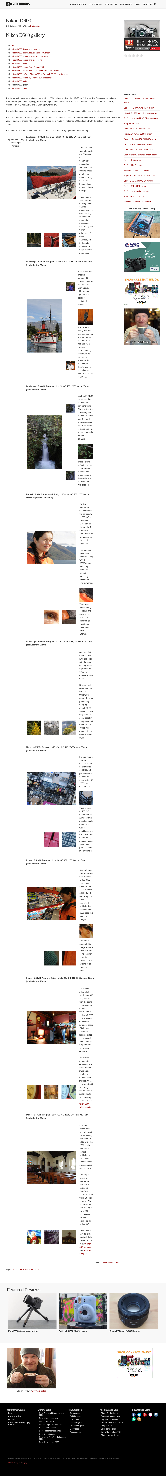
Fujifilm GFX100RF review (135, 186)
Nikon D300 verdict (20, 88)
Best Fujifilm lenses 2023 (50, 1431)
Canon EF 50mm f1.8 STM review (124, 1331)
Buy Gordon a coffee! (110, 1419)
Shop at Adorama (108, 1429)
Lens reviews (95, 4)
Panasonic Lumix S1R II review (137, 202)
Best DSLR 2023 (46, 1421)
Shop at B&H (106, 1426)
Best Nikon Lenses (47, 1434)
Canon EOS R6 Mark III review (137, 129)
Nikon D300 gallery (20, 81)
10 (29, 1269)
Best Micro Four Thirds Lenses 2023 (52, 1438)
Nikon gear (74, 1419)
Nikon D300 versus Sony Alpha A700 (28, 67)
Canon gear (75, 1413)
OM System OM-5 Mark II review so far (140, 155)
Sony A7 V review (131, 123)
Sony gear (74, 1429)
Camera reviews (78, 4)
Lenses (11, 1419)
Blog (137, 4)
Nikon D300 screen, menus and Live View (30, 56)
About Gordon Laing (109, 1413)
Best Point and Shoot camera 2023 (51, 1414)
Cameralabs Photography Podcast (19, 1424)
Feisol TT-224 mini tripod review (23, 1331)
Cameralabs (18, 4)
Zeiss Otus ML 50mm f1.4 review (138, 144)
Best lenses (126, 4)
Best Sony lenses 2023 (49, 1442)
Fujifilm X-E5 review (132, 160)
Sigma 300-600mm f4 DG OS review (139, 176)
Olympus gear (76, 1423)
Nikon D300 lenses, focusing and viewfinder (31, 53)
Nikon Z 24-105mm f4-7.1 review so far (140, 113)
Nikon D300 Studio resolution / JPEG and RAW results (35, 70)
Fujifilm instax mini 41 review (136, 191)
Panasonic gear (77, 1426)
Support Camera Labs (110, 1416)
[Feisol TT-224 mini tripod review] (32, 1311)
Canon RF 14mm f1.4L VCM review (139, 108)
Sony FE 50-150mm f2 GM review (138, 181)
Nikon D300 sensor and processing (27, 60)
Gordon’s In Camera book (112, 1423)
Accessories (75, 1432)
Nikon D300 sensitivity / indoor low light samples (32, 78)
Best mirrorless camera (49, 1418)
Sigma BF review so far (134, 196)
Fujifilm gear (75, 1416)
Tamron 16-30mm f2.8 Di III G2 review (140, 139)
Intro (14, 46)
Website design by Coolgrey (17, 1463)
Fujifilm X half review (133, 165)
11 (32, 1269)
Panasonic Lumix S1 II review (136, 170)
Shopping (147, 4)
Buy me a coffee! (39, 1391)
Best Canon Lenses (47, 1428)
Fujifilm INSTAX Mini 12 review (73, 1331)
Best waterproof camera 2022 (51, 1424)
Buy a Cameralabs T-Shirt (112, 1432)
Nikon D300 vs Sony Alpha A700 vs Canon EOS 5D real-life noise (40, 74)
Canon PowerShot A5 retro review (138, 150)
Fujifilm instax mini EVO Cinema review (141, 118)
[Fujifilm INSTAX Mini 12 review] (83, 1311)
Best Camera (111, 4)
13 (37, 1269)
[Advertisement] (142, 77)
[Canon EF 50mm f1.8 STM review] (133, 1311)
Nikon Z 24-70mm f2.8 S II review (138, 134)
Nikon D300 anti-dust (21, 63)
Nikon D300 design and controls (25, 49)
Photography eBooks (110, 1435)
